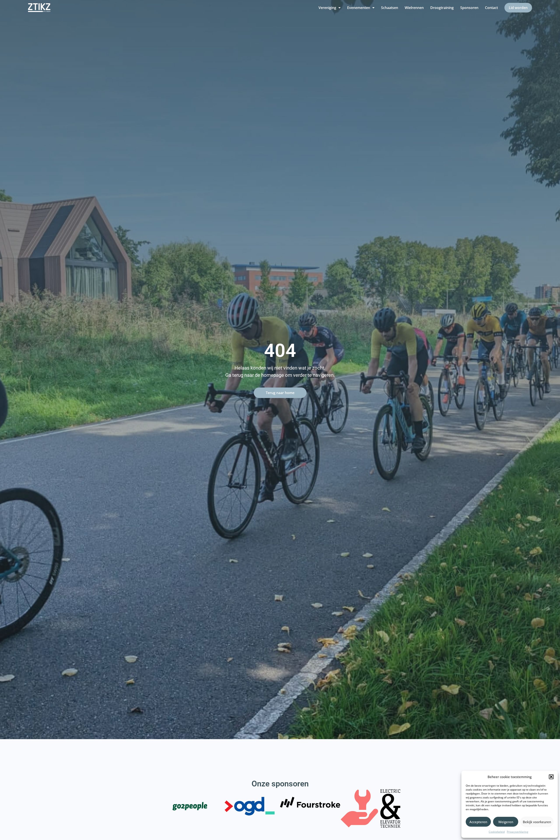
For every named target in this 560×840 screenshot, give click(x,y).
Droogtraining (442, 7)
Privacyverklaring (517, 832)
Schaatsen (389, 7)
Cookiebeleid (497, 832)
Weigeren (505, 822)
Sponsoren (469, 7)
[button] (551, 777)
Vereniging (327, 7)
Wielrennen (414, 7)
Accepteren (478, 822)
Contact (491, 7)
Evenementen (358, 7)
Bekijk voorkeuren (537, 822)
